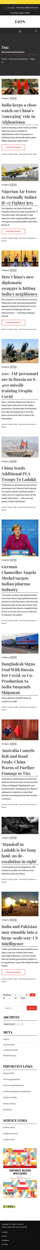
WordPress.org (10, 1055)
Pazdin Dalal (32, 154)
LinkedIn (5, 1232)
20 (15, 998)
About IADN (8, 1073)
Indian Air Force (10, 1133)
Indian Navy (8, 1139)
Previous (7, 995)
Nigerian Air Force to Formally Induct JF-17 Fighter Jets (19, 197)
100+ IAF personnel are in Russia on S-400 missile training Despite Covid (20, 385)
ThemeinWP (22, 1227)
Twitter (4, 1236)
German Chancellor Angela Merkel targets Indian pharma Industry (19, 578)
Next (23, 998)
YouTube (5, 1244)
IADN (20, 21)
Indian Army (9, 1127)
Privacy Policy (9, 1103)
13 (26, 995)
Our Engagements (11, 1079)
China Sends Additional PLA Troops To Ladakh (19, 473)
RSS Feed (7, 1109)
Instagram (5, 1240)
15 (4, 998)
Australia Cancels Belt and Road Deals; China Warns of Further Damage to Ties (18, 762)
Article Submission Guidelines (17, 1091)
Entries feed (8, 1044)
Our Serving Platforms (13, 1085)
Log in (6, 1039)
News (13, 98)
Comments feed (10, 1050)
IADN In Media (10, 1097)
